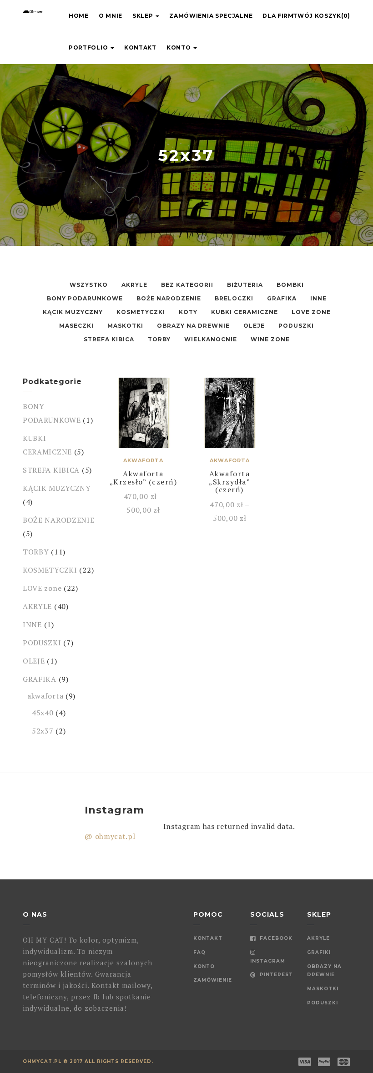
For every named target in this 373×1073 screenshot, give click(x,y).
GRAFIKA (282, 298)
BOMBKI (290, 284)
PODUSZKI (296, 325)
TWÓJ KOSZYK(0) (321, 15)
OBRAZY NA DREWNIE (193, 325)
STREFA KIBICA (109, 339)
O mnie (110, 15)
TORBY (159, 339)
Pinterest (275, 975)
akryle (318, 938)
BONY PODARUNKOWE (85, 298)
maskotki (322, 989)
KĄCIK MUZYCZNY (73, 312)
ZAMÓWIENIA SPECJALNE (210, 15)
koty (188, 312)
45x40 (43, 713)
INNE (318, 298)
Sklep (143, 15)
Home (79, 15)
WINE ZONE (270, 339)
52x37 (43, 731)
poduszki (322, 1003)
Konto (179, 47)
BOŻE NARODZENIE (168, 298)
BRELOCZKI (234, 298)
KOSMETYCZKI (140, 312)
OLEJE (254, 325)
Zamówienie (212, 980)
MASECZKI (76, 325)
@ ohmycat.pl (110, 836)
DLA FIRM (278, 15)
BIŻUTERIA (245, 284)
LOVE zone (311, 312)
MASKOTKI (125, 325)
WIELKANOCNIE (210, 339)
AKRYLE (134, 284)
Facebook (275, 938)
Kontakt (140, 47)
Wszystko (89, 284)
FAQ (199, 952)
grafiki (319, 952)
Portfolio (89, 47)
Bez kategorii (187, 284)
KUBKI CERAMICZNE (244, 312)
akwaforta (45, 696)
